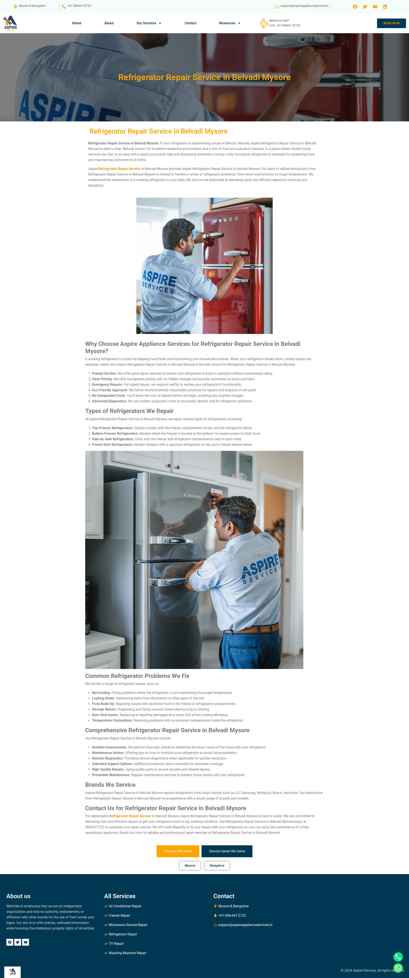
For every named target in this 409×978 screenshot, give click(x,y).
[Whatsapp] (398, 968)
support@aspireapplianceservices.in (304, 5)
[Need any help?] (264, 23)
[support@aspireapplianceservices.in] (277, 7)
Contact (190, 23)
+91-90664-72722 (79, 5)
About (109, 23)
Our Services (146, 23)
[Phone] (398, 957)
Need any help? (279, 20)
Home (76, 23)
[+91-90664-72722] (64, 7)
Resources (227, 23)
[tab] (178, 851)
